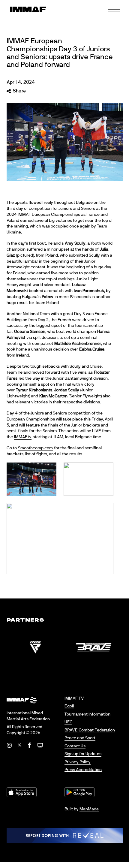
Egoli (69, 706)
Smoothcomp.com (35, 448)
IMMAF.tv (23, 437)
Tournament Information (87, 714)
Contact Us (75, 746)
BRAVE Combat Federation (89, 730)
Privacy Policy (77, 762)
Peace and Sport (79, 738)
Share (19, 91)
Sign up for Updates (82, 754)
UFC (68, 722)
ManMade (89, 809)
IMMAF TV (74, 698)
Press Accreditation (83, 770)
